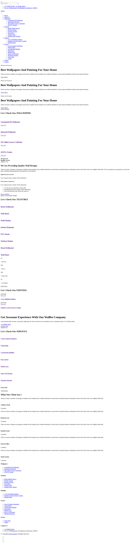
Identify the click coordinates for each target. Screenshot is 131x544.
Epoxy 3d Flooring (13, 54)
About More (4, 77)
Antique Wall (11, 34)
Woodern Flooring (13, 55)
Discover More (5, 194)
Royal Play (11, 33)
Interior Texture (12, 30)
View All (3, 125)
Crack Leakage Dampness (15, 46)
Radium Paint (12, 42)
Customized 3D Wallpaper (10, 122)
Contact (6, 62)
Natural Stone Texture (14, 36)
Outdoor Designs (7, 241)
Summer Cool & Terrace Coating (17, 41)
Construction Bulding (14, 49)
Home (6, 15)
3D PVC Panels (12, 25)
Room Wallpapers (7, 207)
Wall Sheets (5, 213)
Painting (6, 38)
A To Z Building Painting (15, 39)
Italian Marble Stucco (14, 28)
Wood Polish (11, 47)
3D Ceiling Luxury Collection (16, 23)
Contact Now (4, 326)
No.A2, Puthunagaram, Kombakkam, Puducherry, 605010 (20, 8)
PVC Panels (5, 234)
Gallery (6, 60)
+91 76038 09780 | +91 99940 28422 (14, 6)
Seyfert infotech (12, 534)
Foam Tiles (11, 57)
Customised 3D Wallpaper (15, 20)
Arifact (10, 58)
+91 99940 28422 (6, 324)
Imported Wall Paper (13, 22)
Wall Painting (6, 220)
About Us (7, 17)
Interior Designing (7, 227)
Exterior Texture (12, 31)
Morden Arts (11, 52)
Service (6, 44)
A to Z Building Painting (8, 299)
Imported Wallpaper (8, 132)
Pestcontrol (11, 50)
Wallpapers (7, 19)
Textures (6, 26)
